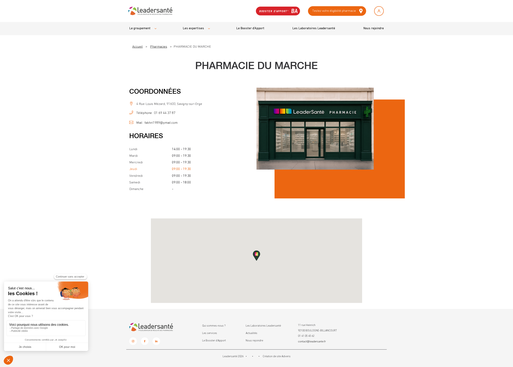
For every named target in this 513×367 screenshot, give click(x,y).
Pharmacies (158, 46)
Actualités (251, 333)
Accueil (137, 46)
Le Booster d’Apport (250, 28)
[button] (256, 255)
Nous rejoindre (373, 28)
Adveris (286, 356)
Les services (209, 333)
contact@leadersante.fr (312, 341)
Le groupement (139, 28)
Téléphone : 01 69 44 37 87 (155, 113)
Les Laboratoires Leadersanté (313, 28)
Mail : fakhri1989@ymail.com (157, 123)
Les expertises (193, 28)
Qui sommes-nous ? (214, 325)
